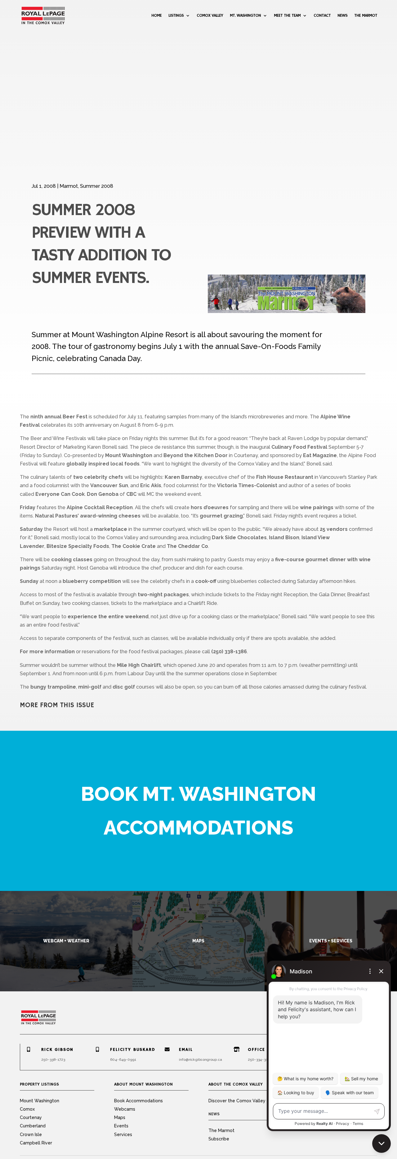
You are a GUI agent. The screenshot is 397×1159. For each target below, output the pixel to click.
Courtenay (31, 1117)
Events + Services (330, 940)
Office (256, 1049)
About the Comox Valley (235, 1084)
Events (121, 1125)
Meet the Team (287, 15)
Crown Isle (31, 1134)
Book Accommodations (138, 1100)
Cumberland (33, 1125)
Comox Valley (210, 15)
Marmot (69, 186)
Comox (27, 1109)
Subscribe (218, 1138)
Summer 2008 (96, 186)
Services (123, 1134)
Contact (322, 15)
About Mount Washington (143, 1084)
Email (186, 1049)
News (342, 15)
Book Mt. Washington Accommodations (198, 810)
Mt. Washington (245, 15)
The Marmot (365, 15)
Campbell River (36, 1142)
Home (156, 15)
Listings (176, 15)
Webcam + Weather (66, 940)
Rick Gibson (57, 1049)
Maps (198, 940)
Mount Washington (39, 1100)
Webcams (124, 1109)
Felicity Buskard (132, 1049)
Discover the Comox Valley (236, 1100)
